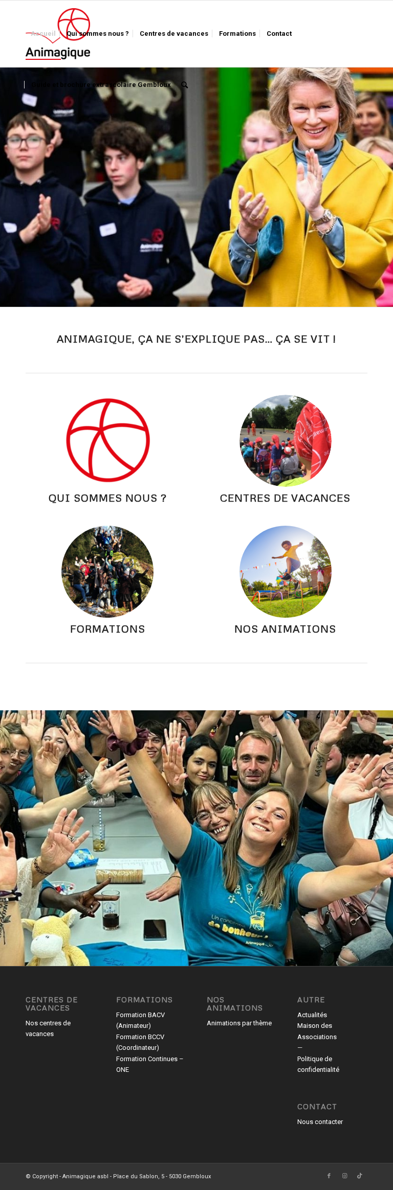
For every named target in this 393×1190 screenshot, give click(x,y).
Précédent (9, 179)
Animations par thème (239, 1023)
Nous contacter (320, 1122)
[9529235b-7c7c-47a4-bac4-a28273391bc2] (107, 572)
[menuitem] (43, 33)
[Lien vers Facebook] (329, 1176)
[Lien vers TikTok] (359, 1176)
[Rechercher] (184, 84)
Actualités (312, 1015)
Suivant (384, 179)
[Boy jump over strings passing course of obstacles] (285, 572)
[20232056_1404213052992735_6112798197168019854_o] (285, 441)
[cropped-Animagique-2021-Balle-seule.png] (107, 441)
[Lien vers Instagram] (344, 1176)
